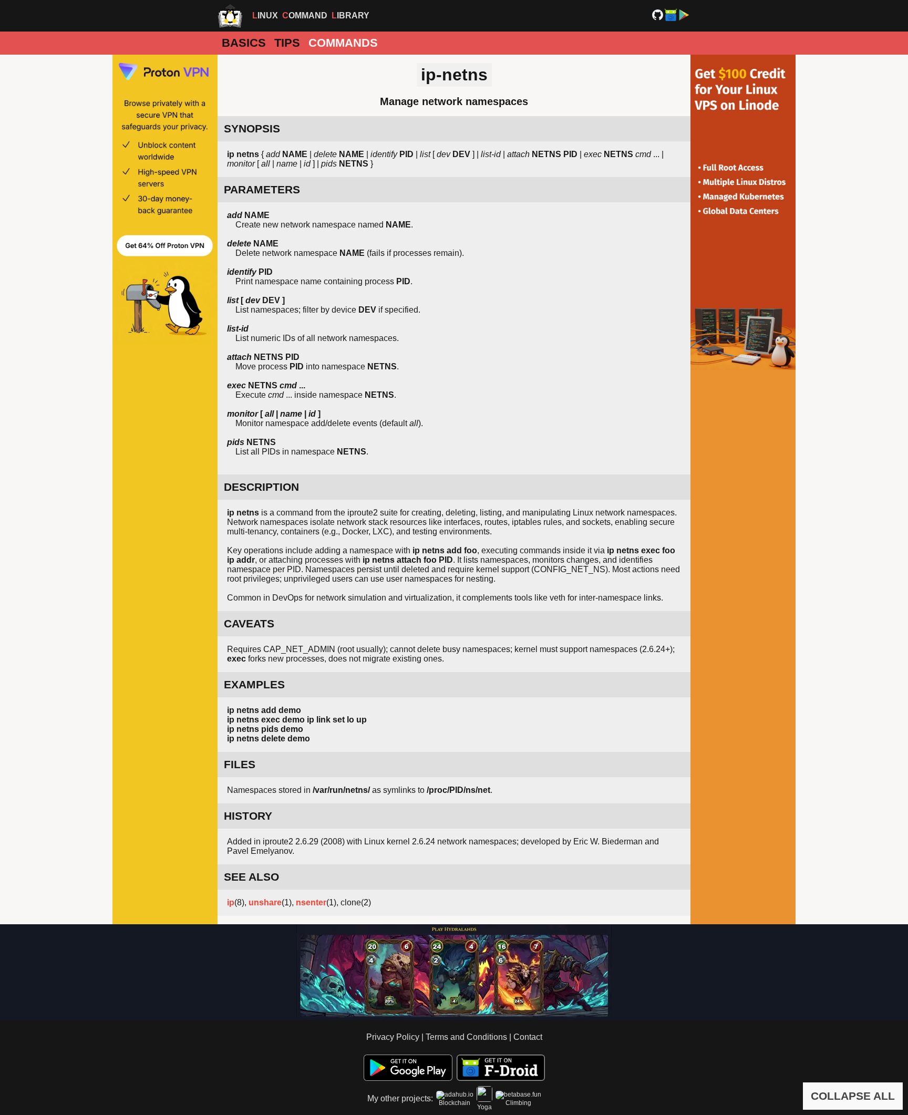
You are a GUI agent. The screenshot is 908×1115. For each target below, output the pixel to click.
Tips (287, 42)
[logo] (230, 15)
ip (230, 902)
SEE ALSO (251, 877)
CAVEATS (249, 623)
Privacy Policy (392, 1037)
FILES (239, 764)
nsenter (311, 902)
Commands (343, 42)
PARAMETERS (262, 189)
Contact (527, 1037)
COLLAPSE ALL (853, 1096)
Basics (244, 42)
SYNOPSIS (252, 128)
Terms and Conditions (466, 1037)
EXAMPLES (254, 684)
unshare (265, 902)
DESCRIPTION (261, 487)
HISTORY (248, 816)
